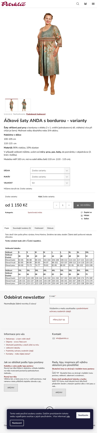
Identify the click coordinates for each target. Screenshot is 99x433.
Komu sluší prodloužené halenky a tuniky (69, 379)
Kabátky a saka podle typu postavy (18, 366)
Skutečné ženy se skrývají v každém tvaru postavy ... (73, 370)
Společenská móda (35, 212)
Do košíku (85, 205)
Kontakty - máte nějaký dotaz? (18, 354)
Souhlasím (83, 415)
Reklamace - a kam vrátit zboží (18, 339)
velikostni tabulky (13, 348)
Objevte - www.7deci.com (16, 342)
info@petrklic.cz (62, 338)
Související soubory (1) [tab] (22, 228)
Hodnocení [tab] (39, 228)
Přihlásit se (59, 320)
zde (68, 416)
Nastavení (17, 423)
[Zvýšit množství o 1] (69, 205)
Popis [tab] (7, 228)
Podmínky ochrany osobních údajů (19, 351)
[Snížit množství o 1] (56, 205)
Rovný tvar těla (10, 377)
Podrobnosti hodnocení (36, 114)
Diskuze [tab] (50, 228)
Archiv (10, 387)
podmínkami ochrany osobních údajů (69, 310)
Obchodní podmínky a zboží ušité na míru (22, 345)
